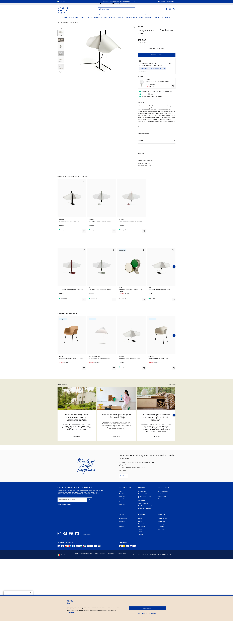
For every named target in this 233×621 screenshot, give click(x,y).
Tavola (140, 531)
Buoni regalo (161, 524)
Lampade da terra (74, 22)
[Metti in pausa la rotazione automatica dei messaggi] (134, 1)
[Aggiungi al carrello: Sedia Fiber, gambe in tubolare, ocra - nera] (84, 368)
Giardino (148, 17)
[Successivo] (174, 415)
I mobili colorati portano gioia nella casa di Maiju (116, 416)
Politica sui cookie (121, 553)
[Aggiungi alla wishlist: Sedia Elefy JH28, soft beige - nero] (173, 318)
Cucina (140, 529)
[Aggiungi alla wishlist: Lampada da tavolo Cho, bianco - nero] (84, 181)
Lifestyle (157, 17)
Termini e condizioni (100, 553)
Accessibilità (100, 556)
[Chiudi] (31, 593)
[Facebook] (65, 533)
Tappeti (120, 17)
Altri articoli (172, 384)
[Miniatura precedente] (61, 28)
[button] (166, 9)
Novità (81, 14)
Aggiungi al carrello (156, 55)
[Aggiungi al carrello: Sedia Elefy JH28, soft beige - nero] (173, 368)
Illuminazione (73, 17)
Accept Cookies (147, 608)
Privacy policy (111, 553)
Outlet (152, 14)
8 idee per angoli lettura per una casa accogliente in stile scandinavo (156, 417)
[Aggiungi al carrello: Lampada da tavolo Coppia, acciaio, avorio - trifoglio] (144, 299)
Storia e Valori (142, 491)
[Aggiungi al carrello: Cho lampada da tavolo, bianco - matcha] (114, 231)
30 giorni (150, 94)
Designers (145, 14)
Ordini (120, 491)
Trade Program (162, 494)
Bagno (141, 17)
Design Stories (115, 14)
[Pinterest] (71, 533)
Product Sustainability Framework (144, 497)
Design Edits (161, 521)
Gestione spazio (109, 17)
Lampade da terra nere (144, 163)
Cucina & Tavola (86, 17)
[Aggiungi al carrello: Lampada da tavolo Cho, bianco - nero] (84, 231)
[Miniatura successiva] (61, 72)
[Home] (58, 22)
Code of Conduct (143, 503)
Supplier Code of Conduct (146, 506)
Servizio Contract (163, 491)
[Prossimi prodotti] (174, 266)
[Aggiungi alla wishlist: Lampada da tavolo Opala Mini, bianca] (113, 318)
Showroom (122, 521)
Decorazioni (98, 17)
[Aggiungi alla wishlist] (134, 27)
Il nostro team (162, 496)
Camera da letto (131, 17)
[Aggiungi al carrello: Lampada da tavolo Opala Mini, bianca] (114, 368)
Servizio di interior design (128, 14)
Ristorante (122, 524)
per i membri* (158, 96)
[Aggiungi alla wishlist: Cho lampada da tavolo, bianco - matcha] (113, 181)
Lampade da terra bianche (145, 165)
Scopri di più (122, 470)
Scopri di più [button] (142, 72)
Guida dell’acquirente (144, 508)
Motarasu (140, 26)
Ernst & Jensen (142, 36)
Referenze (161, 499)
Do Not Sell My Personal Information (83, 553)
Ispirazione (106, 14)
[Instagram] (59, 533)
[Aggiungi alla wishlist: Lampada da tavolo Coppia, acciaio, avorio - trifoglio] (143, 250)
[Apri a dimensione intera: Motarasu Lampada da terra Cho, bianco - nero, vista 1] (103, 51)
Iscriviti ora (123, 476)
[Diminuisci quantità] (139, 48)
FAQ (120, 501)
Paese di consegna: (63, 504)
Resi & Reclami (123, 499)
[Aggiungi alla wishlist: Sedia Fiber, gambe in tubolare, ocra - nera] (84, 318)
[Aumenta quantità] (145, 48)
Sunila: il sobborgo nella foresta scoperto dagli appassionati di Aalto (76, 417)
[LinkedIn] (77, 533)
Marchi (139, 14)
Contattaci (122, 504)
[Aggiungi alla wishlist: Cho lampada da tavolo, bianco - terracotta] (143, 181)
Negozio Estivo (89, 14)
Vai (89, 499)
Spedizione (122, 496)
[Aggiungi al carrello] (173, 86)
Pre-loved (121, 526)
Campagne (98, 14)
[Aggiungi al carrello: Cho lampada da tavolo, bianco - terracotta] (144, 231)
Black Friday (161, 529)
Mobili (65, 17)
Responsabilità (142, 494)
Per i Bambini (166, 17)
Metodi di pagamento (125, 494)
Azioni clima (141, 500)
